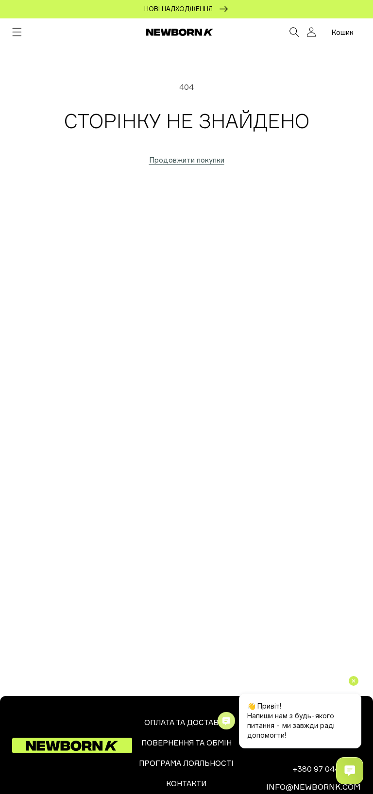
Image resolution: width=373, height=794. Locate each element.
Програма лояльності (186, 763)
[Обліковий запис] (311, 32)
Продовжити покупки (186, 160)
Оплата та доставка (186, 722)
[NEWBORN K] (179, 32)
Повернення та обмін (186, 742)
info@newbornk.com (313, 787)
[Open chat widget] (349, 770)
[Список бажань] (272, 32)
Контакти (186, 783)
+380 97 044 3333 (326, 769)
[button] (17, 32)
